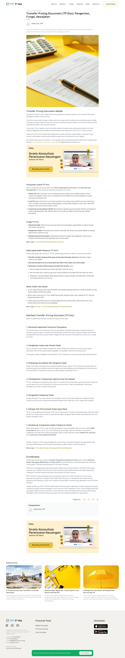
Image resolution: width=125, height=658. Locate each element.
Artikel (88, 4)
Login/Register (111, 4)
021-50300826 (13, 639)
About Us (54, 4)
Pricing (71, 4)
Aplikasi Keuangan (41, 625)
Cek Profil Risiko (40, 632)
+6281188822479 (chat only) (16, 640)
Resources (96, 4)
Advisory (62, 4)
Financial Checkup (41, 629)
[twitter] (89, 499)
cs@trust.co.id (14, 642)
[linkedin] (84, 499)
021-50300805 (16, 637)
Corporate (79, 4)
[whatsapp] (93, 499)
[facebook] (97, 499)
